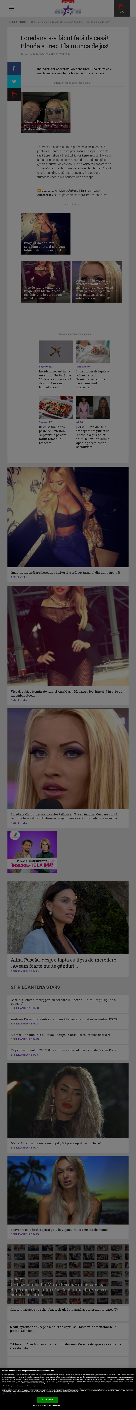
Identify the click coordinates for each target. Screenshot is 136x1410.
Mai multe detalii (92, 1376)
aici (43, 1381)
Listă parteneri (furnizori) (9, 1394)
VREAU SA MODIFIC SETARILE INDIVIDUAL (47, 1405)
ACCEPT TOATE (47, 1400)
